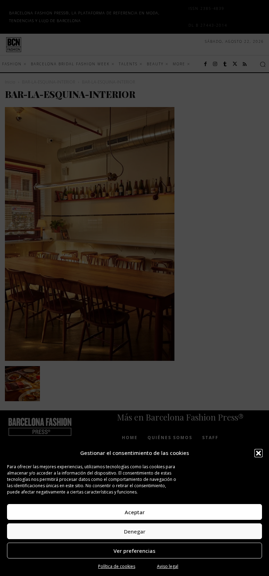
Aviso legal (167, 566)
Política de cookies (116, 566)
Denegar (134, 531)
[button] (258, 453)
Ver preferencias (134, 550)
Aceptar (135, 512)
